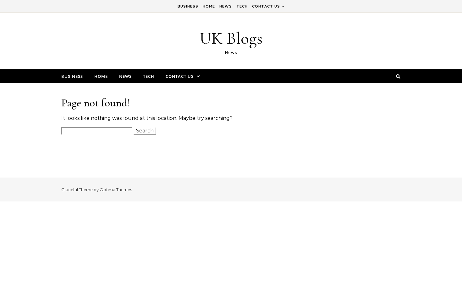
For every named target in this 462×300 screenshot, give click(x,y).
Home (209, 6)
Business (188, 6)
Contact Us (266, 6)
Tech (242, 6)
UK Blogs (231, 38)
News (225, 6)
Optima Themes (116, 189)
